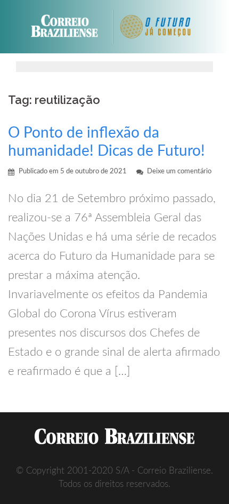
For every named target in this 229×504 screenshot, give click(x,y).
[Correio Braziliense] (69, 27)
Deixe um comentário (179, 171)
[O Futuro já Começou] (160, 26)
